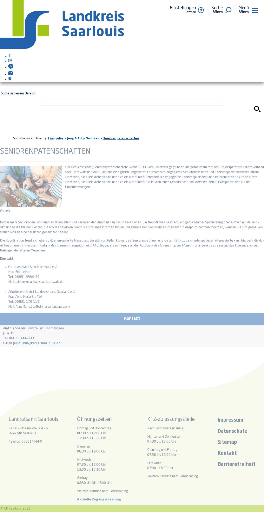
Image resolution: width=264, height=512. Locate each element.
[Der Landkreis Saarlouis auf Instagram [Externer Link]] (10, 61)
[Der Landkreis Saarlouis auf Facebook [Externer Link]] (10, 56)
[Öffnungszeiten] (10, 67)
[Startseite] (62, 48)
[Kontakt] (10, 74)
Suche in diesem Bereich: (18, 93)
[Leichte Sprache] (10, 79)
